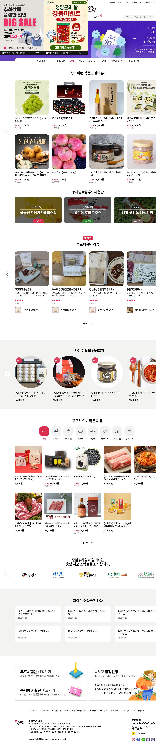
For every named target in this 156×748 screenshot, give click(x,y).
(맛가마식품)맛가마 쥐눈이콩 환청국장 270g (68, 394)
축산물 (80, 438)
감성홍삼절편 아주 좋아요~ (64, 289)
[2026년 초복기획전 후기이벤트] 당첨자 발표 (87, 614)
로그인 (120, 2)
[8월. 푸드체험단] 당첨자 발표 (82, 634)
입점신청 (112, 2)
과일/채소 (68, 438)
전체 (44, 438)
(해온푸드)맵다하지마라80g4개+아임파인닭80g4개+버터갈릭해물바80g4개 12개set (117, 524)
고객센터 (126, 710)
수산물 (93, 438)
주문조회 (147, 2)
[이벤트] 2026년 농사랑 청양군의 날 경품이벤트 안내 (36, 614)
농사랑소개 (33, 710)
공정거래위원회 (140, 710)
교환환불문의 (140, 733)
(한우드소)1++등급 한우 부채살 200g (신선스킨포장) (57, 524)
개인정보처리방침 (79, 710)
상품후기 (96, 16)
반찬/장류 (105, 438)
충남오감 (45, 710)
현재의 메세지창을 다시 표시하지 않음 (16, 53)
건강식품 (129, 438)
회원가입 (128, 2)
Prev (7, 131)
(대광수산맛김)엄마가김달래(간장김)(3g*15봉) (105, 119)
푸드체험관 (115, 710)
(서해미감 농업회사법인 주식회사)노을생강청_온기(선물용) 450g (87, 524)
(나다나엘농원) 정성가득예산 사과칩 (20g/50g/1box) (28, 477)
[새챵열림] (29, 574)
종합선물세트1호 (97, 289)
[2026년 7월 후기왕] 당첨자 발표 (34, 634)
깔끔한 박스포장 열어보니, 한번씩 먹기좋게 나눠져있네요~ (68, 294)
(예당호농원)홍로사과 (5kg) (27, 172)
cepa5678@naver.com (64, 723)
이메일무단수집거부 (60, 710)
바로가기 (51, 673)
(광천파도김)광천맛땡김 (25, 118)
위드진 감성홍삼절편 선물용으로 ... (30, 289)
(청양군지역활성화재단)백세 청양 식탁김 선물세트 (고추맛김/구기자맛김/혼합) (30, 394)
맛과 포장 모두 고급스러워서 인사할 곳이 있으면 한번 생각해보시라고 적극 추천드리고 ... (31, 294)
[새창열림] (134, 739)
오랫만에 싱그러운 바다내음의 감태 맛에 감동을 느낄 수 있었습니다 (105, 294)
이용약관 (93, 710)
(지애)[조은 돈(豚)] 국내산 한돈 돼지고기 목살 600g (28, 524)
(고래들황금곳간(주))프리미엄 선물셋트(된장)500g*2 (57, 477)
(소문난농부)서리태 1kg (84, 476)
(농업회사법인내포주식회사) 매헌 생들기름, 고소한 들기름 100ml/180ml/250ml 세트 (68, 119)
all (53, 739)
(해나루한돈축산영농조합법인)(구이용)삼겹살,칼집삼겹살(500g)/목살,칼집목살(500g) (117, 477)
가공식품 (117, 438)
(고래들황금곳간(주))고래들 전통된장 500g (68, 173)
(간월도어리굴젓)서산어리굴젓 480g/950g (104, 394)
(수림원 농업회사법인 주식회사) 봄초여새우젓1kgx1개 (106, 173)
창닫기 (37, 53)
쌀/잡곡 (56, 438)
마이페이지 (137, 2)
